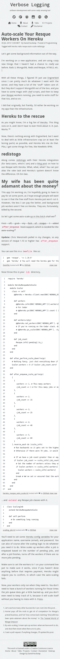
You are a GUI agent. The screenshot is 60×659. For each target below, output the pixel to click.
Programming (51, 43)
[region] (30, 259)
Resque (10, 95)
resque (25, 47)
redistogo (41, 47)
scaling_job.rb (9, 530)
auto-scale (32, 47)
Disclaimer (38, 26)
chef (30, 91)
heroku (14, 47)
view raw (53, 265)
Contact (24, 26)
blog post (42, 163)
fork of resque (37, 223)
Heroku (43, 122)
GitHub (27, 265)
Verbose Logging (30, 4)
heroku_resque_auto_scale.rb (16, 493)
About (25, 23)
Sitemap (51, 651)
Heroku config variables (38, 537)
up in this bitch (37, 216)
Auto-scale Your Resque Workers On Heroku (26, 36)
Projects (48, 23)
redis (20, 47)
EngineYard (53, 78)
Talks (37, 23)
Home (14, 23)
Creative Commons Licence (42, 648)
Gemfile (6, 265)
